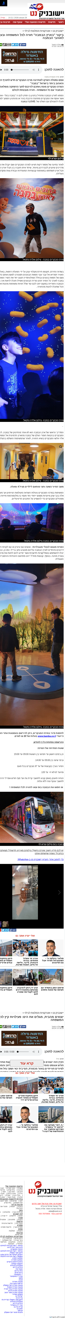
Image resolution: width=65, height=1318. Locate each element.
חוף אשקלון (18, 1203)
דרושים (13, 1216)
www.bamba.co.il (47, 736)
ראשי (61, 22)
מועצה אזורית (17, 1282)
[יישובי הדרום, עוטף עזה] (46, 19)
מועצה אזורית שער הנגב (13, 1292)
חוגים (21, 1216)
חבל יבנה (16, 1195)
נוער (21, 1210)
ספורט (20, 1225)
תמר (4, 1192)
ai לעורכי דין (7, 1238)
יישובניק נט (58, 31)
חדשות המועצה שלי (35, 22)
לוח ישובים (18, 1214)
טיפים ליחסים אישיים (14, 1262)
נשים (20, 1229)
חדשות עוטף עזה (16, 1283)
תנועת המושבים (16, 1249)
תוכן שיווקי (19, 1235)
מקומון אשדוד (17, 1294)
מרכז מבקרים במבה (52, 77)
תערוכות (19, 1208)
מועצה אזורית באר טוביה (13, 1289)
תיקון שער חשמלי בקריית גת (12, 1300)
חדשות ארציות (7, 1223)
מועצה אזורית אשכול (15, 1287)
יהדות (20, 1242)
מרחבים (14, 1201)
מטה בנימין (11, 1193)
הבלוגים (12, 1242)
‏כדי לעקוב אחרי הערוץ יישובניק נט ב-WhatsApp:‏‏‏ (40, 859)
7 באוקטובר (18, 1274)
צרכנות (19, 1233)
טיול (57, 1059)
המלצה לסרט (17, 1258)
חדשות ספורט (6, 1227)
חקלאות (11, 1244)
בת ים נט (19, 1298)
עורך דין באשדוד (16, 1305)
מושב (21, 1278)
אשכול (20, 1188)
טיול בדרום (18, 1271)
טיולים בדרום (17, 1267)
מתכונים (12, 1219)
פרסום (20, 1310)
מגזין (20, 1218)
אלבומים (7, 1212)
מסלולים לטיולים (16, 1265)
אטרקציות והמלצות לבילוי (37, 31)
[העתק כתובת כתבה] (6, 45)
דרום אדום (19, 1238)
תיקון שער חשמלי (16, 1253)
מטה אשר (11, 1197)
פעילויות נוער (18, 1212)
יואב (2, 1188)
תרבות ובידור (17, 1204)
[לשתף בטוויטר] (15, 45)
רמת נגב (11, 1192)
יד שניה (4, 1216)
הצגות (12, 1206)
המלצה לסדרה (17, 1260)
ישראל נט (19, 1296)
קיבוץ (21, 1280)
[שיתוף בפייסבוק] (22, 45)
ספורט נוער (18, 1227)
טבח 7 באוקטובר (16, 1276)
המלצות (12, 1231)
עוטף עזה (17, 22)
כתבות (20, 1206)
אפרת (8, 1195)
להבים (20, 1192)
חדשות (51, 22)
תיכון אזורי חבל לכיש (15, 1247)
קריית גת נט (18, 1307)
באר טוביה (11, 1188)
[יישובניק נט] (44, 1197)
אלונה (20, 1197)
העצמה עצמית (17, 1264)
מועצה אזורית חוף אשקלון (13, 1285)
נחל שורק (11, 1190)
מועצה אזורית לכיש (15, 1291)
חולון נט (19, 1309)
